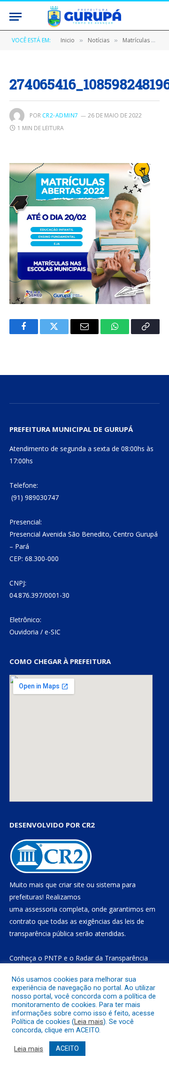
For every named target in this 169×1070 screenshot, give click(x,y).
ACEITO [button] (67, 1048)
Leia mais (88, 1021)
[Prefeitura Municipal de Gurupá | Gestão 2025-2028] (84, 16)
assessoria (41, 909)
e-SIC (53, 631)
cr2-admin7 (60, 115)
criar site (71, 884)
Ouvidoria (23, 631)
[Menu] (15, 16)
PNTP (53, 957)
